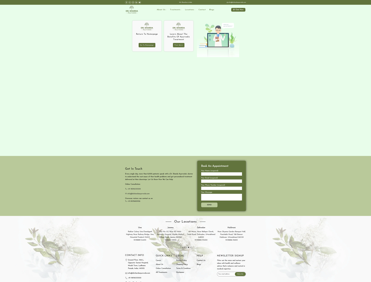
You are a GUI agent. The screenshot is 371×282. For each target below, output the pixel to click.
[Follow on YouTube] (139, 2)
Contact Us (201, 260)
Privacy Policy (181, 260)
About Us (161, 10)
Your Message (206, 192)
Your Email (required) (209, 178)
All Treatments (161, 272)
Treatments (175, 10)
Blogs (211, 10)
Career (158, 260)
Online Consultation (163, 268)
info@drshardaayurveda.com (237, 2)
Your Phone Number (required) (213, 185)
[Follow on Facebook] (126, 2)
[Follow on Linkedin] (136, 2)
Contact (202, 10)
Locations (189, 10)
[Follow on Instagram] (133, 2)
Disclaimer (180, 272)
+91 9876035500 (134, 189)
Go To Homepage (147, 45)
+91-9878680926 (133, 201)
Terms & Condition (183, 268)
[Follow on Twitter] (129, 2)
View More (178, 45)
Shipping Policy (182, 264)
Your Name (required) (209, 171)
